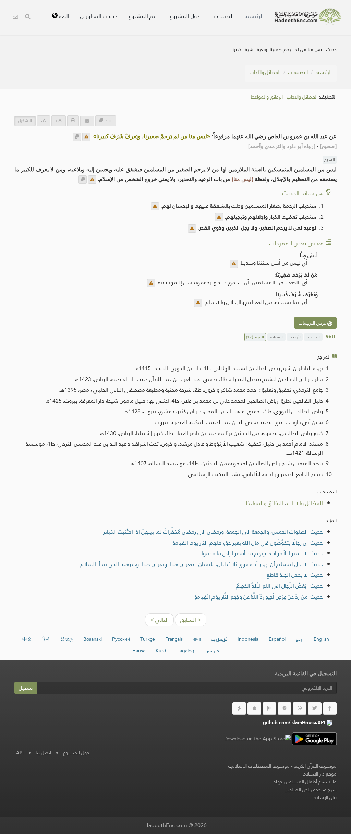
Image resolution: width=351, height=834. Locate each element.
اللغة (63, 16)
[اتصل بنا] (15, 18)
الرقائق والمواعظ (267, 97)
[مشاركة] (87, 121)
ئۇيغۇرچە (219, 639)
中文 (27, 639)
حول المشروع (185, 16)
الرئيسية (254, 16)
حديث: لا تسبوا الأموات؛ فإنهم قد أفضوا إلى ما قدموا (262, 553)
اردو (299, 639)
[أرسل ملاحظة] (86, 137)
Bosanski (92, 639)
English (321, 639)
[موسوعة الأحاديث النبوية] (308, 16)
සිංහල (67, 639)
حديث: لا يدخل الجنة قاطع (295, 575)
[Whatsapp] (299, 708)
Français (174, 639)
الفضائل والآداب (265, 72)
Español (277, 639)
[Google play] (269, 708)
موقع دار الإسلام (320, 773)
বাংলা (197, 639)
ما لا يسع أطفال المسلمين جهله (305, 781)
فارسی (212, 650)
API (20, 752)
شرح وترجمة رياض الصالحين (311, 789)
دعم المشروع (144, 16)
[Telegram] (284, 708)
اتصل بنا (43, 752)
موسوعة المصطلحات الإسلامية (259, 765)
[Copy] (77, 137)
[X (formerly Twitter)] (315, 708)
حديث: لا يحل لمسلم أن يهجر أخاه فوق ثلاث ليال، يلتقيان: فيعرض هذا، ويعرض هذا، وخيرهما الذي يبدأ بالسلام (201, 564)
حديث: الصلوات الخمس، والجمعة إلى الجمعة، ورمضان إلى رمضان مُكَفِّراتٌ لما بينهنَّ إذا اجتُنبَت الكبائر (213, 532)
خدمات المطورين (99, 16)
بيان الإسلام (325, 797)
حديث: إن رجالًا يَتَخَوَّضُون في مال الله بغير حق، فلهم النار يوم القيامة (248, 543)
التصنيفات (222, 16)
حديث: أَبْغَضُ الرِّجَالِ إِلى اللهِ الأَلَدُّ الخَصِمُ (279, 586)
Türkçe (147, 639)
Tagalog (186, 650)
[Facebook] (330, 708)
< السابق (190, 620)
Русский (121, 639)
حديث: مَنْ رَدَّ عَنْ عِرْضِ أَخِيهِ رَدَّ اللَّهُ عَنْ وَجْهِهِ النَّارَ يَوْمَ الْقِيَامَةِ (259, 597)
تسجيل (26, 687)
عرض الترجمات (313, 322)
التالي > (159, 620)
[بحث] (28, 18)
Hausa (138, 650)
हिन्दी (46, 639)
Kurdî (161, 650)
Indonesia (248, 639)
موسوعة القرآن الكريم (315, 765)
